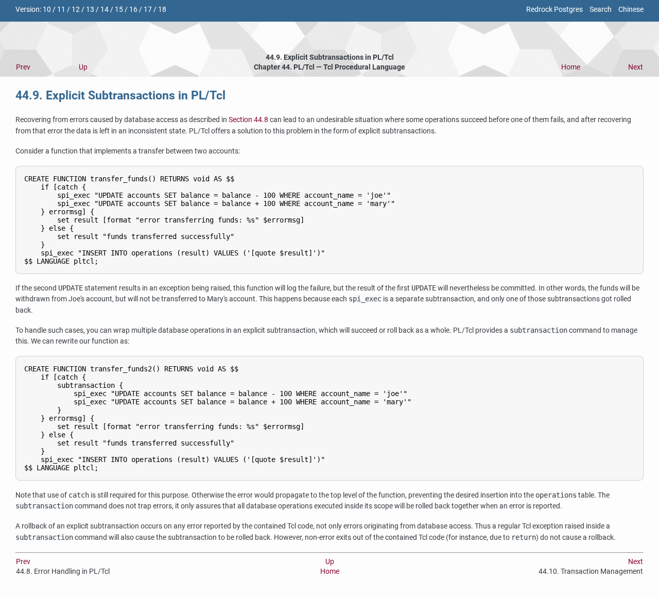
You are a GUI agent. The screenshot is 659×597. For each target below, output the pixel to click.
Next (635, 67)
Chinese (631, 9)
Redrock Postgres (554, 9)
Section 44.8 (248, 119)
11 (61, 9)
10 (47, 9)
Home (570, 67)
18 (162, 9)
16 (133, 9)
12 (76, 9)
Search (600, 9)
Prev (23, 67)
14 (104, 9)
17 (148, 9)
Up (83, 67)
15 (119, 9)
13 (90, 9)
